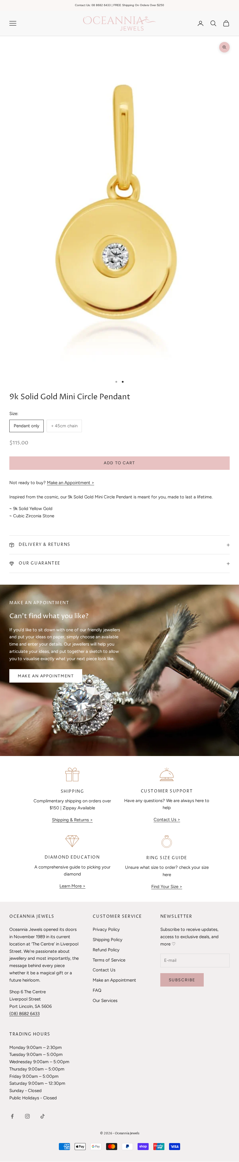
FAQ (97, 990)
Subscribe (182, 980)
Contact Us (104, 970)
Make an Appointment (46, 676)
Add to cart (119, 462)
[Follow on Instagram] (27, 1116)
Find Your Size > (166, 886)
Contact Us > (167, 819)
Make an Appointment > (70, 482)
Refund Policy (106, 949)
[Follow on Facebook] (12, 1116)
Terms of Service (109, 960)
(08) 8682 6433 (24, 1013)
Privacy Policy (106, 929)
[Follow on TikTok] (42, 1116)
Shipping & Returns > (72, 819)
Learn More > (72, 886)
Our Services (105, 1000)
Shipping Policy (107, 939)
